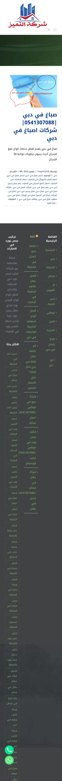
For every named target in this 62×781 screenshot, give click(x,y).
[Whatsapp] (9, 760)
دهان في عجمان (12, 689)
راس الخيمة (51, 301)
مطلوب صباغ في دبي (47, 199)
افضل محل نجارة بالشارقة (12, 530)
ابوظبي (51, 312)
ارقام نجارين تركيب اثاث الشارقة (12, 405)
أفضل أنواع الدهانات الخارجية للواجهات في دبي (31, 324)
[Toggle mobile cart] (48, 29)
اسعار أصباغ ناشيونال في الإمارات (42, 179)
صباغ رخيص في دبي (26, 191)
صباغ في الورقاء (28, 195)
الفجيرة (51, 330)
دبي (55, 175)
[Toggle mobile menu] (55, 29)
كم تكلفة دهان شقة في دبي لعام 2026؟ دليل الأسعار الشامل (31, 366)
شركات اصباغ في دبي (22, 187)
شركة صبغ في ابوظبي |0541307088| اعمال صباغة (31, 409)
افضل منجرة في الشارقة (12, 568)
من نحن (51, 362)
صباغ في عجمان (12, 771)
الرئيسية (50, 249)
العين (52, 321)
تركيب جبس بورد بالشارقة (12, 638)
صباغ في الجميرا (43, 195)
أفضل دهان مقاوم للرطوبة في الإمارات (31, 289)
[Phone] (9, 749)
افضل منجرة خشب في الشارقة (12, 549)
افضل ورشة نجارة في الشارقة (12, 587)
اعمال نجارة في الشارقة (12, 514)
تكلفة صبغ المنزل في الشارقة (31, 256)
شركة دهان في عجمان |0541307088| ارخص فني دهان (31, 490)
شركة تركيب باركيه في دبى (12, 717)
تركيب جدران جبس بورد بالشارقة (12, 657)
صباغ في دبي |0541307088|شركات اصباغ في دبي (35, 126)
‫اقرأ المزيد (51, 203)
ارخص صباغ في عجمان (12, 375)
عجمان (51, 276)
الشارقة (50, 267)
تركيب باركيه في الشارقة (12, 606)
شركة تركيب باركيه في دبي (12, 738)
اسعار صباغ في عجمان (12, 498)
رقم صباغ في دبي (40, 187)
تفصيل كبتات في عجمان (12, 676)
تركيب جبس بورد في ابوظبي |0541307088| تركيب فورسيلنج (31, 447)
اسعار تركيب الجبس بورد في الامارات (13, 476)
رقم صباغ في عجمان (12, 701)
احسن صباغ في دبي (34, 175)
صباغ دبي (40, 191)
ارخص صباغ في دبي (15, 175)
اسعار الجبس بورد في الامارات (13, 426)
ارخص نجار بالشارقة (12, 389)
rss (32, 236)
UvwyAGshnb (43, 171)
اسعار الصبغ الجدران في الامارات (36, 183)
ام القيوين (50, 287)
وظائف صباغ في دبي (28, 199)
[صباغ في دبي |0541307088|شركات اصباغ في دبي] (31, 91)
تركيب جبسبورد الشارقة (13, 622)
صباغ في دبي (14, 195)
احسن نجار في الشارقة (12, 359)
